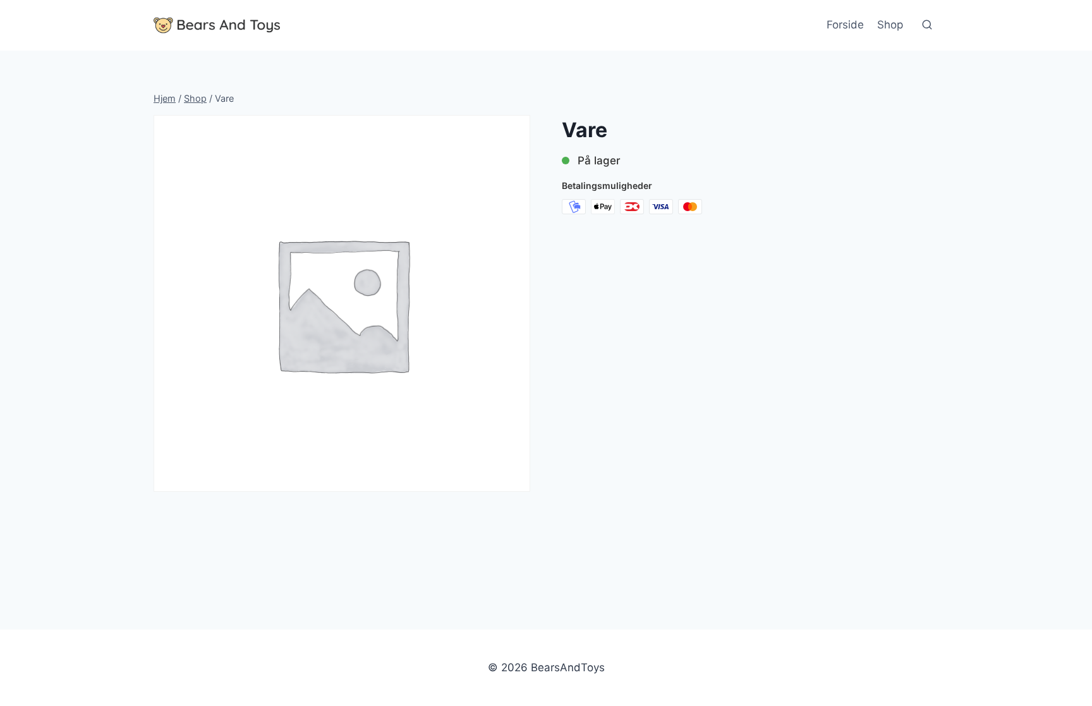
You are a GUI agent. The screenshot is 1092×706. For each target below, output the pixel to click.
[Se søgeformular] (927, 25)
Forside (845, 24)
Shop (890, 24)
